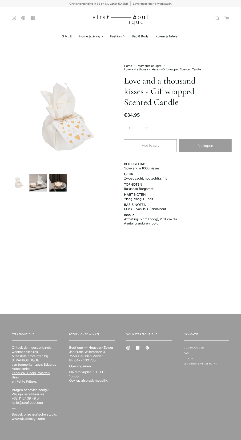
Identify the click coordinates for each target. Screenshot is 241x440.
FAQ (186, 353)
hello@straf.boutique (27, 402)
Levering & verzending (201, 363)
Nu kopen (205, 146)
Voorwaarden (194, 347)
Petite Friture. (26, 381)
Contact (190, 358)
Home (128, 66)
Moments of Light (149, 66)
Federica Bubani (24, 373)
